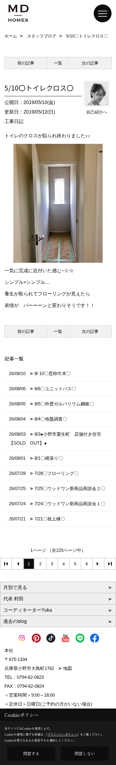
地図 (67, 668)
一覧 (58, 63)
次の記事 (90, 63)
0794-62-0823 (30, 677)
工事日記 (13, 121)
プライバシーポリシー (62, 734)
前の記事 (26, 63)
